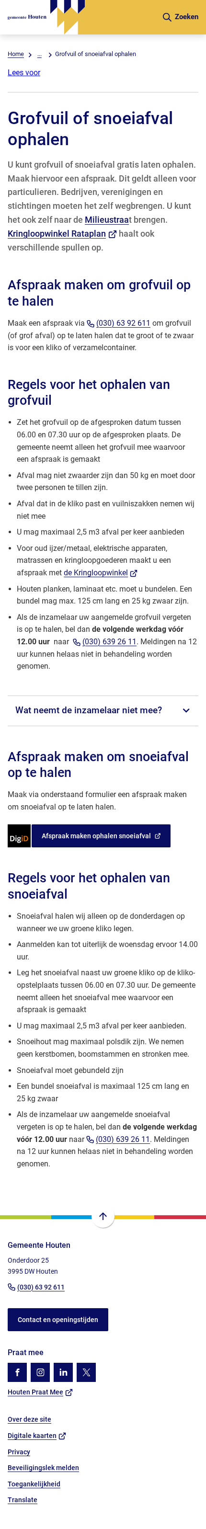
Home (16, 53)
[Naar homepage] (81, 17)
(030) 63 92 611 (123, 323)
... (39, 53)
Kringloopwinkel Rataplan (62, 233)
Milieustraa (107, 220)
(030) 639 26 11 (109, 641)
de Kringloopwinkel (100, 572)
